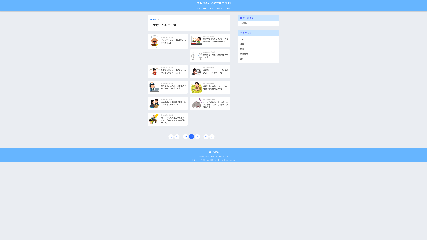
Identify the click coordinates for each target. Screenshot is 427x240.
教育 (211, 8)
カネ (198, 8)
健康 (205, 8)
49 (206, 137)
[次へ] (212, 136)
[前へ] (171, 136)
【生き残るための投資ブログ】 (214, 3)
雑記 (228, 8)
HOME (215, 152)
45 (197, 137)
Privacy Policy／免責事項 (207, 156)
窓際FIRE (220, 8)
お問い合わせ (224, 156)
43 (185, 137)
